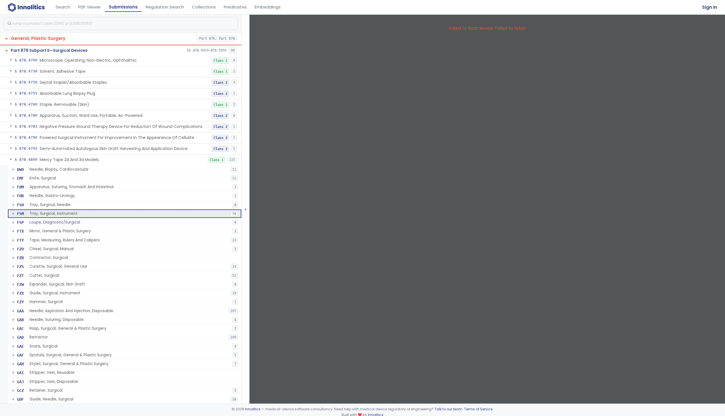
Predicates (235, 7)
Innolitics (253, 409)
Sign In (709, 7)
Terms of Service (478, 409)
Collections (204, 7)
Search (63, 7)
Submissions (123, 7)
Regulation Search (165, 7)
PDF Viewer (89, 7)
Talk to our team (448, 409)
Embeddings (268, 7)
